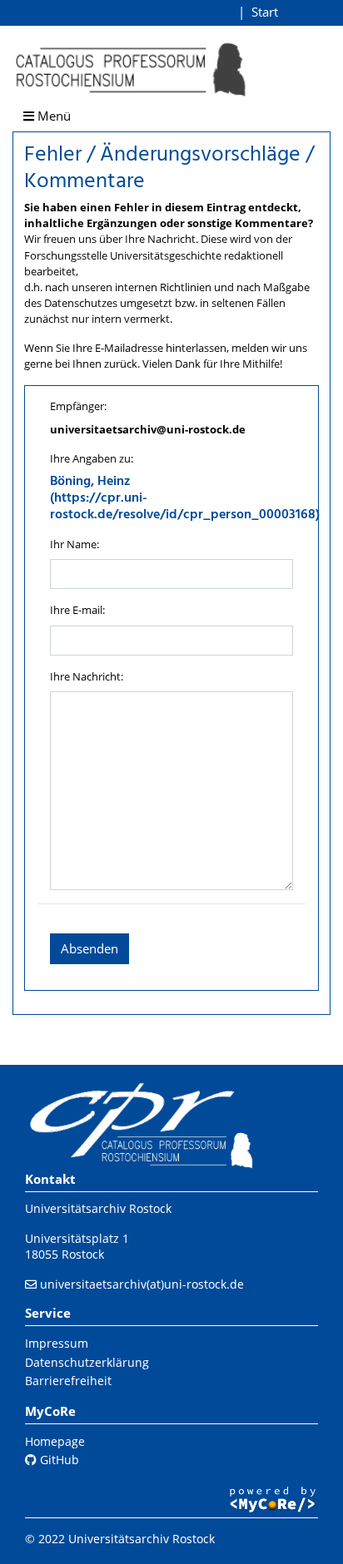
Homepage (55, 1441)
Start (264, 11)
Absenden (89, 948)
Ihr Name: (74, 544)
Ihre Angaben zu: (91, 458)
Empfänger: (78, 405)
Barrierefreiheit (68, 1380)
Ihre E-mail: (77, 609)
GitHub (58, 1459)
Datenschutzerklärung (87, 1362)
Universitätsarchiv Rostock (98, 1208)
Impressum (56, 1343)
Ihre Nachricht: (86, 676)
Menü (52, 115)
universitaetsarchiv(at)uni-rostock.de (142, 1284)
